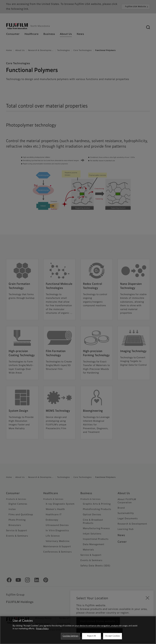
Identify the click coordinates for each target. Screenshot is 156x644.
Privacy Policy (42, 629)
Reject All (91, 636)
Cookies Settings (70, 636)
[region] (78, 630)
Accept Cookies (112, 636)
